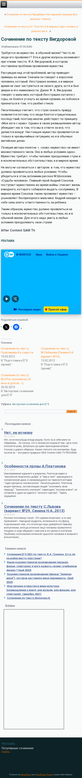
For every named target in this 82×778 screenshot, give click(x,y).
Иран (39, 254)
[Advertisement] (34, 669)
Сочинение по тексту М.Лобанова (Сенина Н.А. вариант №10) (57, 352)
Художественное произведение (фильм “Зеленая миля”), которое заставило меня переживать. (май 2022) (39, 578)
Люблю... (6, 752)
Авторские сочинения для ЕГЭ (30, 404)
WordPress (26, 774)
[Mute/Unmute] (15, 298)
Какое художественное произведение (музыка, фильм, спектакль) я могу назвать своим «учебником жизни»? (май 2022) (41, 566)
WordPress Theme (44, 774)
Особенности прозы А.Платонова (35, 466)
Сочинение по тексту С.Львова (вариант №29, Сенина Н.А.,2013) (34, 508)
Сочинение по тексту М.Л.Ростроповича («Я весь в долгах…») (15, 379)
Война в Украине (57, 254)
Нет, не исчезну (18, 432)
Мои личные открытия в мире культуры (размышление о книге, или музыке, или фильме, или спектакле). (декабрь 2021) (41, 590)
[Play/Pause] (6, 298)
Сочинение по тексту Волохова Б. (29, 597)
